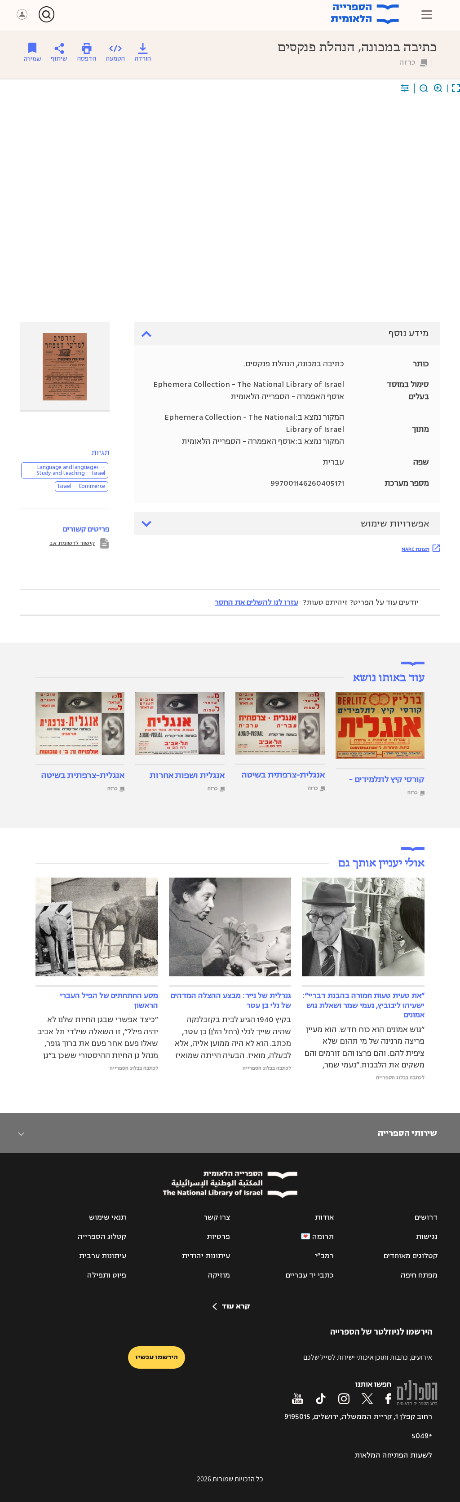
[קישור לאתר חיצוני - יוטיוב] (297, 1398)
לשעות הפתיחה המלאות (393, 1455)
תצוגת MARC (415, 549)
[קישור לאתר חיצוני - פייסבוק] (388, 1398)
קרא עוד (235, 1306)
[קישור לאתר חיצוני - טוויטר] (367, 1398)
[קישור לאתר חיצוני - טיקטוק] (320, 1398)
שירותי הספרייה (407, 1133)
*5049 (421, 1436)
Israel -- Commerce (81, 486)
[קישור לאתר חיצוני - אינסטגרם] (343, 1398)
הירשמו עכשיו (156, 1357)
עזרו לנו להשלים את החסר (256, 602)
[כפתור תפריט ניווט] (427, 14)
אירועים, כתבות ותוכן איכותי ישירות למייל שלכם (367, 1357)
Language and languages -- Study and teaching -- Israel (70, 470)
